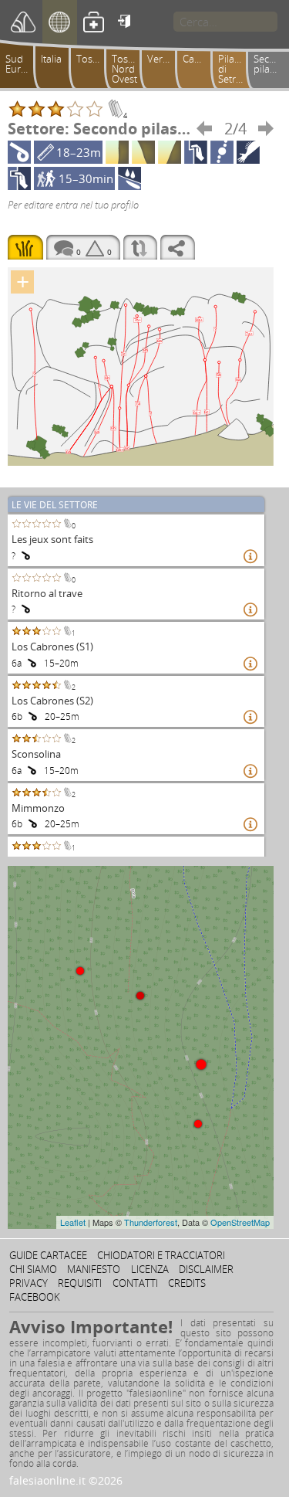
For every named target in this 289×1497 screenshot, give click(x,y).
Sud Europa (22, 64)
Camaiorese (200, 59)
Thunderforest (150, 1222)
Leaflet (73, 1222)
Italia (51, 59)
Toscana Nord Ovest (129, 69)
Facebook (34, 1297)
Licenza (150, 1269)
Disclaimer (206, 1269)
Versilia (163, 59)
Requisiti (80, 1283)
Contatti (135, 1283)
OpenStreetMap (240, 1222)
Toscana (93, 59)
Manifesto (93, 1269)
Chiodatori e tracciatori (161, 1255)
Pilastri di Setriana (235, 69)
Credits (187, 1283)
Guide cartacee (48, 1255)
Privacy (28, 1283)
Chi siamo (33, 1269)
